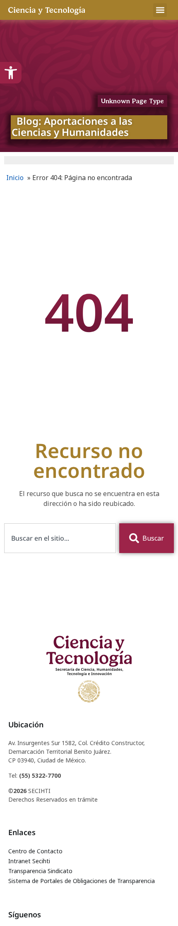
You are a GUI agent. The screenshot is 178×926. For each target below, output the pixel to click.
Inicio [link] (15, 177)
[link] (11, 72)
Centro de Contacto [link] (35, 851)
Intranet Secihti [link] (29, 861)
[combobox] (60, 538)
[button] (160, 10)
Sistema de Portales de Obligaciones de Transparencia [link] (81, 881)
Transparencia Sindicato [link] (40, 871)
